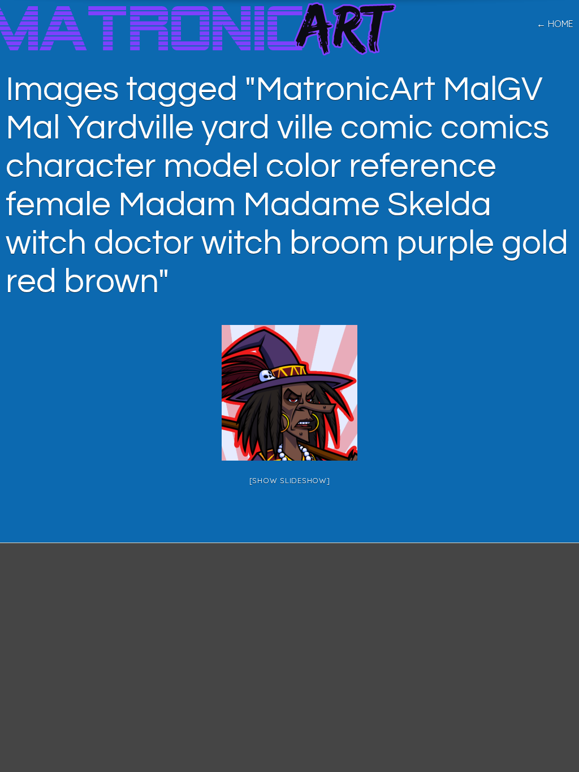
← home (555, 23)
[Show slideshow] (289, 480)
